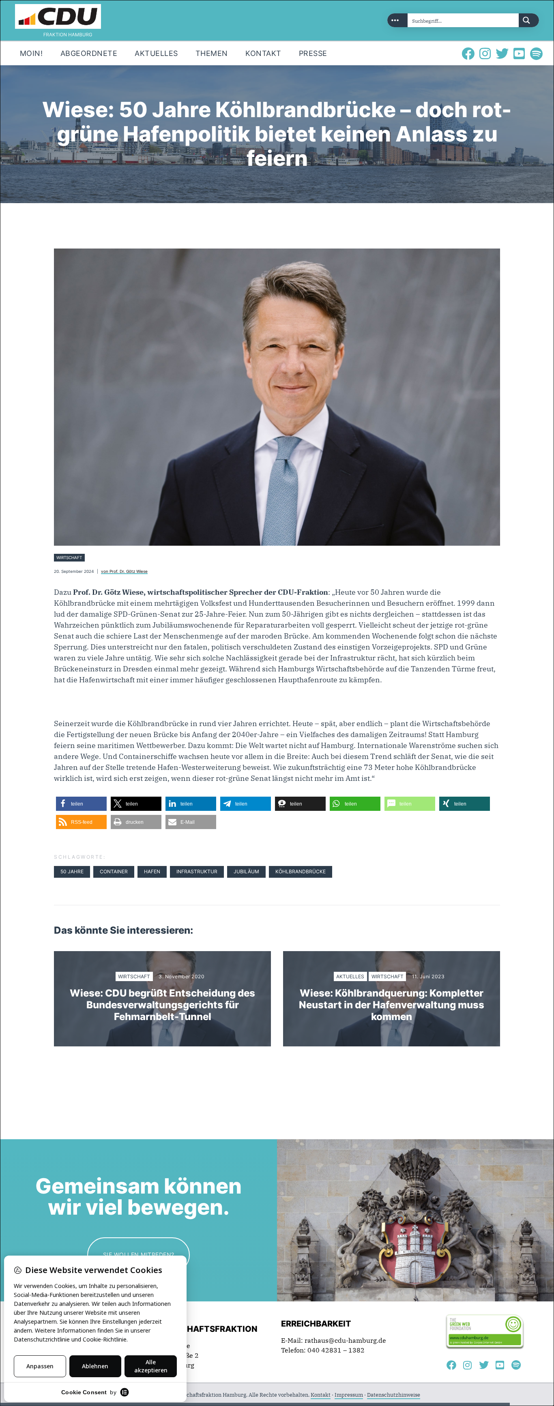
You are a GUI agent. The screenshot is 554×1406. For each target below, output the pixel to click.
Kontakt (321, 1394)
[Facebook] (468, 53)
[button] (81, 804)
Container (114, 871)
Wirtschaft (69, 557)
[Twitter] (502, 53)
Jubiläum (246, 871)
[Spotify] (536, 53)
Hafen (152, 871)
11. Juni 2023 (428, 976)
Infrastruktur (196, 871)
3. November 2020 (181, 976)
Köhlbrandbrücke (300, 871)
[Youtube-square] (519, 53)
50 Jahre (72, 871)
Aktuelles (350, 976)
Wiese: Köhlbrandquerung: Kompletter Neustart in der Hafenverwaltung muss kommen (391, 1005)
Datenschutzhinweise (393, 1394)
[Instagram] (485, 53)
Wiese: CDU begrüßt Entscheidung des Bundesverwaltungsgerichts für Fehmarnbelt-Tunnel (162, 1005)
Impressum (349, 1394)
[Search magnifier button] (529, 20)
